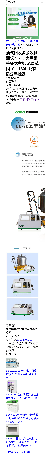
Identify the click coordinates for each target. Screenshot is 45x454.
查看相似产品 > (29, 99)
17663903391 (25, 339)
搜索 (17, 5)
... (7, 322)
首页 (8, 41)
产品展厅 (20, 41)
